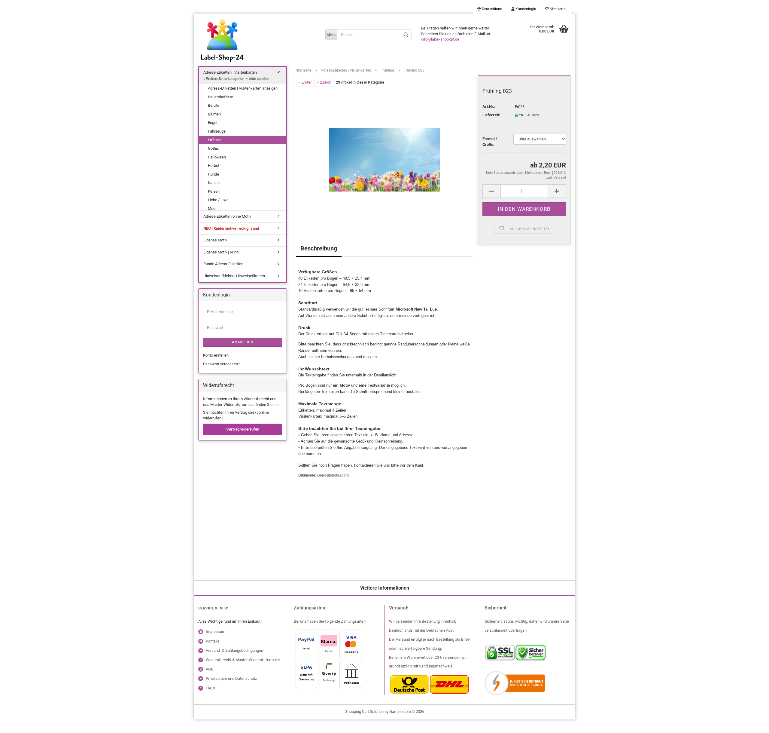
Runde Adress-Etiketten (223, 264)
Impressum (215, 631)
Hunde (213, 174)
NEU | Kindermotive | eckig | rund (231, 228)
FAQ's (210, 688)
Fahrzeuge (217, 131)
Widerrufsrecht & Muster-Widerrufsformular (243, 660)
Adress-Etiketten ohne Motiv (227, 216)
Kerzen (214, 191)
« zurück (324, 82)
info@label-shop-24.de (440, 39)
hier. (276, 404)
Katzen (214, 182)
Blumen (214, 114)
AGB (209, 669)
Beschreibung (318, 248)
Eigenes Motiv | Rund (221, 252)
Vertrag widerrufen (242, 429)
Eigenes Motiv (215, 240)
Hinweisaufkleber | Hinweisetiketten (234, 276)
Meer (212, 208)
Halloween (217, 157)
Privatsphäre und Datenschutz (231, 678)
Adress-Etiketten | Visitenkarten (230, 72)
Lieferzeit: (491, 115)
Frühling (214, 140)
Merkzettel (557, 9)
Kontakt (212, 641)
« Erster (305, 82)
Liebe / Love (218, 200)
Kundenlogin (525, 9)
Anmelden (243, 342)
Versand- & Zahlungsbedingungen (234, 650)
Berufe (213, 105)
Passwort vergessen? (221, 364)
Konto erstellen (216, 355)
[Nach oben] (17, 723)
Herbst (213, 165)
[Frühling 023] (384, 154)
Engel (212, 122)
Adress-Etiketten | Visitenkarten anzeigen (243, 88)
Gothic (213, 148)
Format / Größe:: (489, 141)
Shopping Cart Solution (364, 711)
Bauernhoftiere (220, 97)
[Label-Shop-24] (257, 48)
